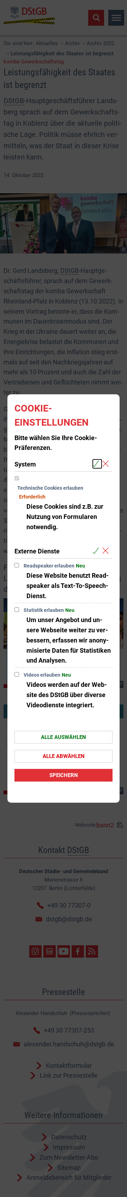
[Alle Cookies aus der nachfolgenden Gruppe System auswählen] (97, 463)
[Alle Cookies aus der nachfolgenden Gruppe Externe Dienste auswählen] (97, 550)
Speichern (63, 775)
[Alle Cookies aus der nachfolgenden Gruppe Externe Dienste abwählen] (107, 550)
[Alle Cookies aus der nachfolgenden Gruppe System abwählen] (107, 463)
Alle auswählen (63, 737)
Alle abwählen (64, 756)
